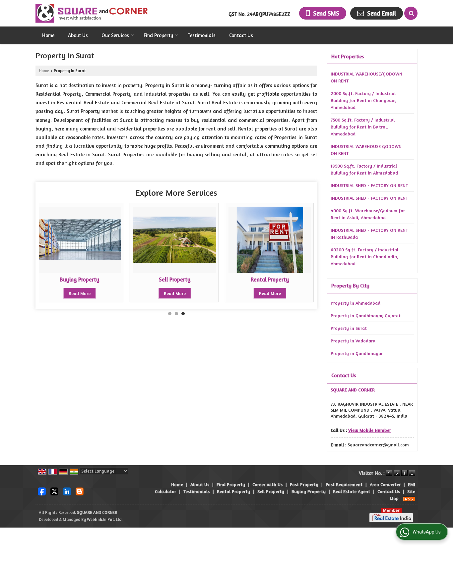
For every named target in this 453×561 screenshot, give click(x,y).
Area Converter (385, 484)
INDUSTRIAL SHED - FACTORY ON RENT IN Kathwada (369, 233)
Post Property (304, 484)
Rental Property (270, 279)
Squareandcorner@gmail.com (378, 444)
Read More (80, 293)
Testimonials (202, 35)
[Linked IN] (67, 491)
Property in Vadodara (353, 340)
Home (48, 35)
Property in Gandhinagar (357, 353)
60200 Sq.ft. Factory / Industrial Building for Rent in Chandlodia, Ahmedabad (364, 256)
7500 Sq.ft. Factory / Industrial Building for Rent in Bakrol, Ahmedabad (363, 126)
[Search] (411, 13)
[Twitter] (54, 491)
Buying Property (79, 279)
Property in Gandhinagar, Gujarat (366, 315)
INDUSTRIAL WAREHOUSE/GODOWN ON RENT (366, 77)
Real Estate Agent (351, 491)
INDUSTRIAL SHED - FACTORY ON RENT (369, 185)
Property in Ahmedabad (355, 303)
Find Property (158, 35)
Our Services (115, 35)
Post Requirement (344, 484)
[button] (369, 430)
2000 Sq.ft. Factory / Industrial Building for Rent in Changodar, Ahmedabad (364, 100)
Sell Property (175, 279)
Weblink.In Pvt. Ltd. (104, 519)
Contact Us (241, 35)
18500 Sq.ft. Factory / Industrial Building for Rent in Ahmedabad (364, 169)
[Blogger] (80, 491)
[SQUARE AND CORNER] (92, 13)
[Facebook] (42, 491)
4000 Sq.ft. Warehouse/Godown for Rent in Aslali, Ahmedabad (368, 214)
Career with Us (267, 484)
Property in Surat (349, 328)
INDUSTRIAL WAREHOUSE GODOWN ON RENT (366, 149)
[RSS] (409, 498)
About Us (78, 35)
